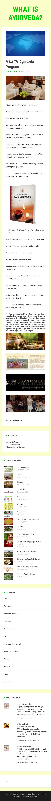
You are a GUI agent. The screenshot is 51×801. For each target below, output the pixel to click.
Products (7, 621)
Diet (5, 636)
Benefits (7, 667)
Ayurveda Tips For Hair (12, 644)
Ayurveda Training (13, 71)
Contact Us (27, 797)
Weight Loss (8, 629)
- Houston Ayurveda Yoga (15, 447)
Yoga (6, 674)
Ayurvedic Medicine (11, 651)
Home (34, 797)
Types (6, 659)
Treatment (8, 606)
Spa (5, 599)
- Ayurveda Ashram (13, 445)
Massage (7, 682)
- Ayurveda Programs (14, 442)
